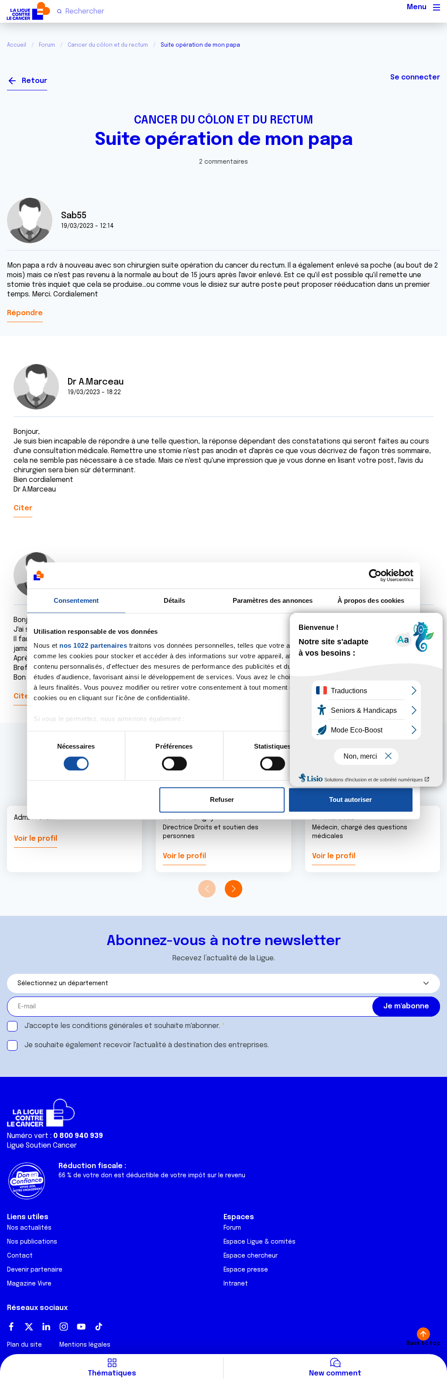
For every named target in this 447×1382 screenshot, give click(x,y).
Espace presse (246, 1270)
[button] (233, 888)
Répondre (25, 313)
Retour (34, 81)
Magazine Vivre (29, 1284)
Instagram (63, 1326)
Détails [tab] (174, 600)
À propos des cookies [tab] (371, 600)
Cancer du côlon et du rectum (108, 45)
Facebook (11, 1326)
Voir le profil (35, 838)
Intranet (236, 1284)
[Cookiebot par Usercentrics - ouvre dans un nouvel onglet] (375, 575)
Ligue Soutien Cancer (42, 1145)
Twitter (28, 1326)
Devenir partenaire (34, 1270)
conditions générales (107, 1026)
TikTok (98, 1326)
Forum (47, 45)
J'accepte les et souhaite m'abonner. (122, 1026)
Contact (20, 1256)
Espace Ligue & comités (260, 1242)
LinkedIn (46, 1326)
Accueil (16, 45)
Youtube (81, 1326)
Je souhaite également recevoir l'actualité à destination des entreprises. (146, 1045)
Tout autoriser (350, 800)
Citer (23, 508)
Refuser (222, 800)
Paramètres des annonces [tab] (273, 600)
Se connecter (415, 77)
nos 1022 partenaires (93, 645)
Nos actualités (29, 1228)
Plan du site (24, 1345)
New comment (335, 1373)
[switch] (174, 763)
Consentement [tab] (76, 600)
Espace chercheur (251, 1256)
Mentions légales (84, 1345)
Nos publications (32, 1242)
